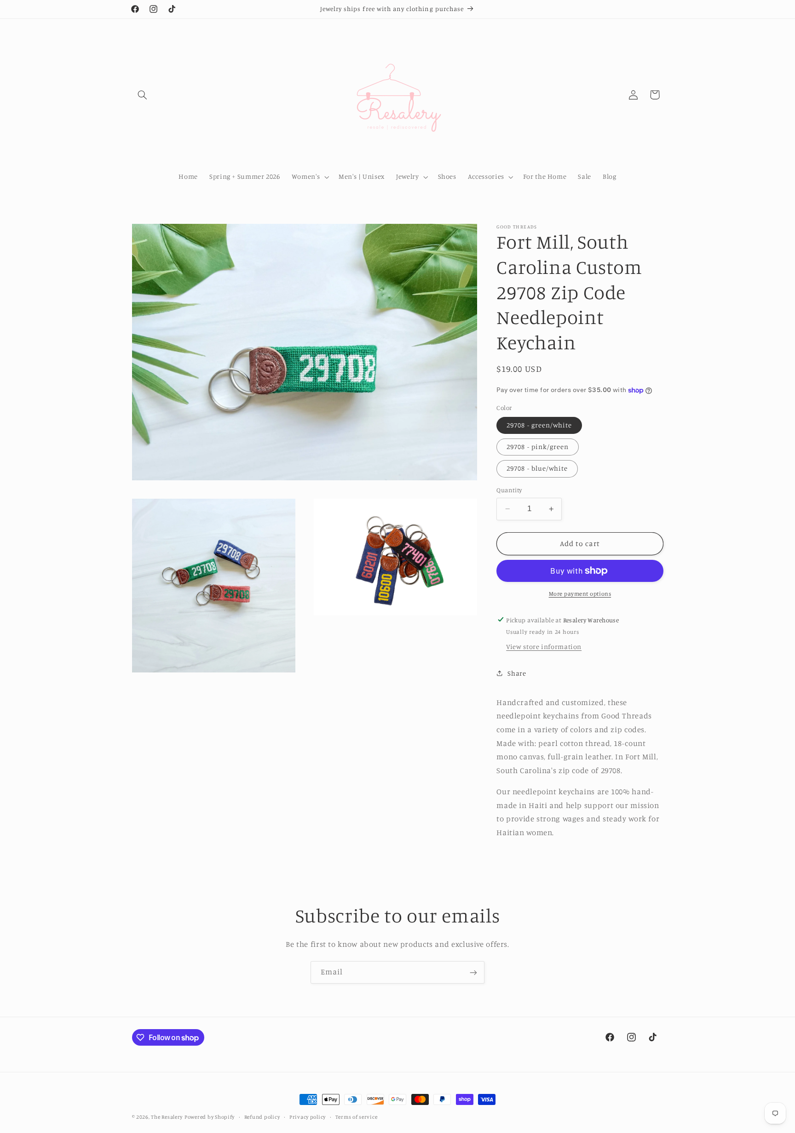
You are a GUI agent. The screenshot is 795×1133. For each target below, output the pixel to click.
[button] (142, 94)
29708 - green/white (539, 425)
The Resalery (167, 1117)
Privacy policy (307, 1117)
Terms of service (356, 1117)
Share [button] (516, 673)
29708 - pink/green (538, 446)
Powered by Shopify (209, 1117)
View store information (544, 646)
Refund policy (262, 1117)
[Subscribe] (473, 972)
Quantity (509, 490)
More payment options (580, 593)
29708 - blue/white (537, 468)
